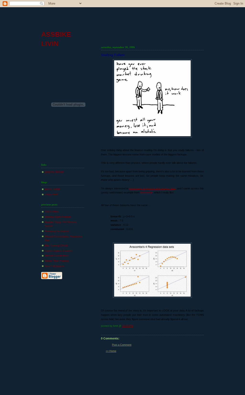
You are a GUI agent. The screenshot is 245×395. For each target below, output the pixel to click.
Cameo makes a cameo (58, 250)
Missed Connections (56, 255)
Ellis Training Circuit (56, 245)
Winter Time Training (57, 261)
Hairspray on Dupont (57, 231)
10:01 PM (127, 325)
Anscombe (146, 192)
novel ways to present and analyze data (152, 188)
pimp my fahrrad (54, 171)
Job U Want (51, 211)
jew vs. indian (52, 189)
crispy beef (51, 194)
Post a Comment (121, 344)
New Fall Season (54, 266)
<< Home (111, 351)
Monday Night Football (58, 216)
